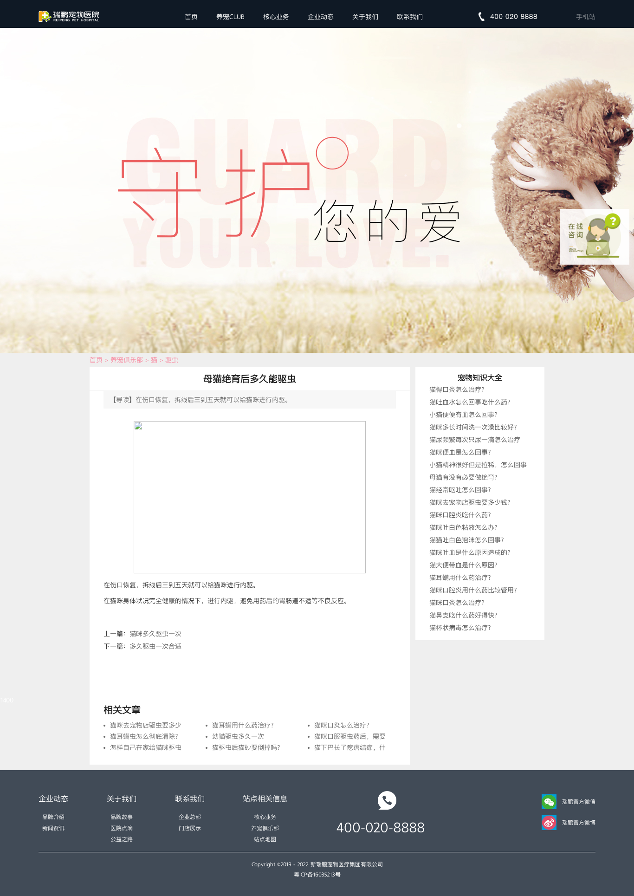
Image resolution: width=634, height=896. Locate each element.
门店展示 (190, 828)
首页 (191, 16)
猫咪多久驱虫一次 (155, 633)
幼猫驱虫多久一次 (238, 736)
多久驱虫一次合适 (155, 646)
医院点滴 (121, 828)
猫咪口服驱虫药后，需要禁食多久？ (366, 736)
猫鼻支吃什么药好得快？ (465, 615)
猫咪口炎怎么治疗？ (343, 725)
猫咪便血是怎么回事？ (461, 452)
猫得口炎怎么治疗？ (458, 389)
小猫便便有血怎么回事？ (465, 414)
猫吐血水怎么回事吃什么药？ (471, 402)
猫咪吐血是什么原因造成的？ (471, 552)
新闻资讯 (53, 828)
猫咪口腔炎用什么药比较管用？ (474, 590)
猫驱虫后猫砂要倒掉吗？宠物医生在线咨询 (274, 747)
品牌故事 (121, 817)
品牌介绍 (53, 817)
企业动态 (321, 16)
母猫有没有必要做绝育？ (465, 477)
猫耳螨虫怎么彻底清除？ (145, 736)
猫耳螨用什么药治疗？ (244, 725)
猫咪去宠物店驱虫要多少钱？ (152, 725)
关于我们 (365, 16)
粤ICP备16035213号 (317, 874)
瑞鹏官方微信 (578, 802)
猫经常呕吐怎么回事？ (461, 490)
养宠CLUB (230, 16)
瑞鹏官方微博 (578, 822)
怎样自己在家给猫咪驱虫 (145, 747)
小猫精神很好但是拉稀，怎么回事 (478, 464)
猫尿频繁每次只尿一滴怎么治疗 (474, 439)
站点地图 (265, 839)
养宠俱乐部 (126, 360)
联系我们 (410, 16)
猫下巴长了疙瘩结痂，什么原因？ (363, 747)
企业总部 (190, 817)
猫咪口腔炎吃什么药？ (461, 515)
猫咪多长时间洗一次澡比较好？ (474, 427)
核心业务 (276, 16)
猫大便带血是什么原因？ (465, 565)
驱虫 (171, 360)
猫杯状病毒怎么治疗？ (461, 627)
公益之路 (121, 839)
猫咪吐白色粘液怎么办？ (465, 527)
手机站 (585, 16)
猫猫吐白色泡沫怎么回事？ (468, 540)
